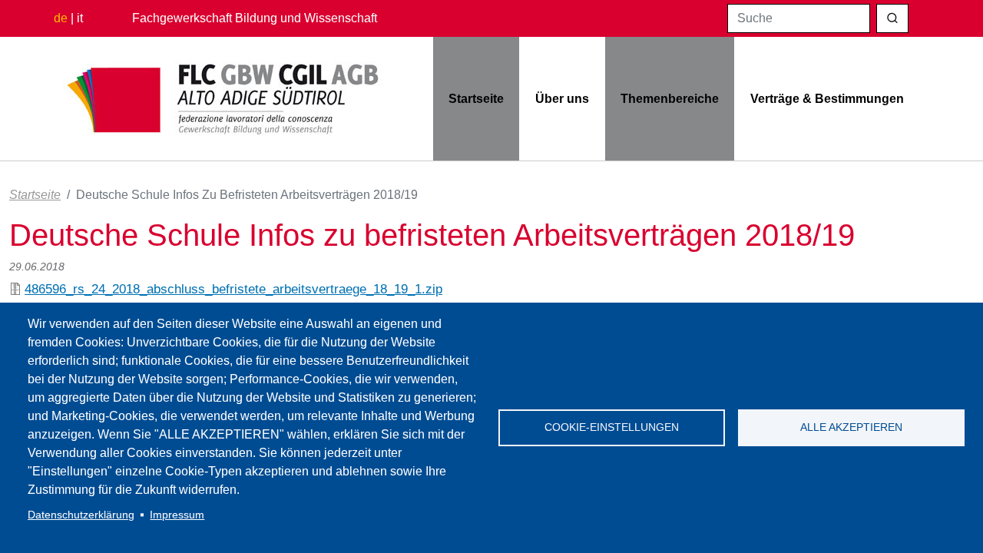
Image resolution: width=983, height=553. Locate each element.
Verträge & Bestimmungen (827, 98)
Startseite (476, 98)
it (80, 18)
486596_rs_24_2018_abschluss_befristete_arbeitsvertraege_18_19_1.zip (233, 288)
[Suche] (892, 18)
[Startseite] (224, 99)
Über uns (562, 98)
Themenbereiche (670, 98)
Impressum (177, 515)
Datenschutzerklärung (81, 515)
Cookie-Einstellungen (611, 427)
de (61, 18)
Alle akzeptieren (851, 427)
